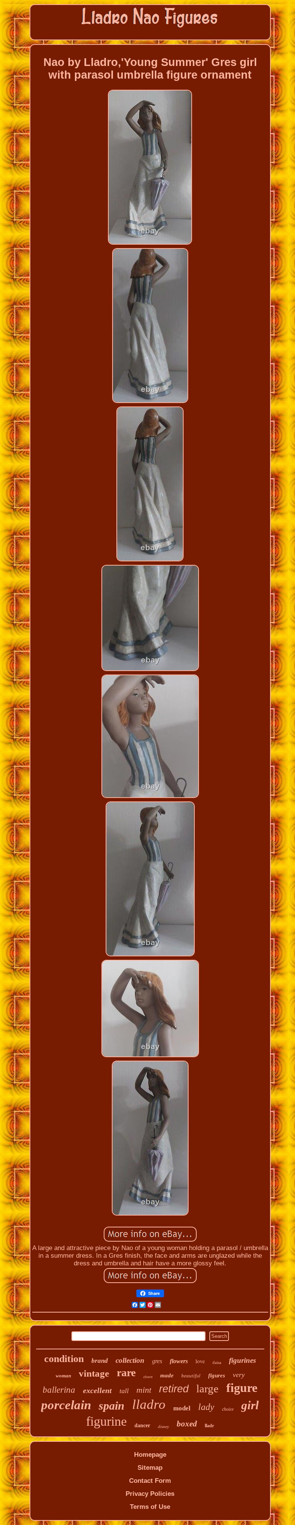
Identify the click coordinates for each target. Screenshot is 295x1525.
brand (99, 1360)
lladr (209, 1425)
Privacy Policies (150, 1493)
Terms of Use (150, 1506)
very (239, 1375)
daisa (216, 1362)
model (182, 1408)
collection (130, 1360)
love (200, 1361)
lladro (149, 1404)
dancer (142, 1425)
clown (147, 1377)
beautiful (191, 1376)
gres (157, 1361)
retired (174, 1389)
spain (111, 1405)
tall (124, 1391)
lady (206, 1407)
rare (126, 1373)
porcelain (66, 1405)
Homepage (150, 1454)
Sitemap (150, 1467)
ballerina (59, 1390)
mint (143, 1390)
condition (64, 1358)
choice (228, 1409)
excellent (97, 1390)
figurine (106, 1421)
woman (63, 1376)
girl (250, 1405)
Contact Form (150, 1480)
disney (163, 1426)
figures (216, 1375)
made (167, 1375)
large (207, 1388)
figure (241, 1388)
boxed (187, 1423)
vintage (94, 1373)
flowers (179, 1361)
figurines (242, 1360)
